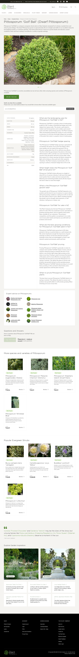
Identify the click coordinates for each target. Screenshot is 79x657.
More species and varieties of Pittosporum (24, 353)
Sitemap (60, 641)
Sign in (53, 7)
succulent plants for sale (38, 584)
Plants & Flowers (7, 624)
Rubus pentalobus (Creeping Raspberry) (35, 533)
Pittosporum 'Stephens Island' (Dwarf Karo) (63, 377)
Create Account (25, 624)
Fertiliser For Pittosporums (14, 304)
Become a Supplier (62, 636)
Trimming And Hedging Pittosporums (17, 309)
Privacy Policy (25, 634)
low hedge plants (60, 584)
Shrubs (9, 19)
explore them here (11, 96)
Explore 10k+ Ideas (44, 629)
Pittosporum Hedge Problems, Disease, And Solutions (37, 309)
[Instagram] (60, 1)
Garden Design (53, 12)
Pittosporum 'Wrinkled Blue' (15, 415)
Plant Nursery (61, 626)
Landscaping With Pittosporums (15, 320)
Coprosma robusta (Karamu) (22, 535)
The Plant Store (61, 634)
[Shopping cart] (71, 7)
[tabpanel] (39, 60)
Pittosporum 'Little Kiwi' (15, 501)
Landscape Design (44, 626)
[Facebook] (57, 1)
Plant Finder (36, 12)
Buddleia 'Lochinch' (62, 463)
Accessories (17, 12)
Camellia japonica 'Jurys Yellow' (39, 464)
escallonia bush (35, 596)
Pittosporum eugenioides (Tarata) (14, 377)
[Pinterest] (63, 1)
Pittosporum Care (35, 299)
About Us (60, 624)
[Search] (75, 7)
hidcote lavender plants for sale (14, 597)
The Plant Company (9, 7)
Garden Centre (61, 629)
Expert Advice (64, 12)
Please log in (21, 339)
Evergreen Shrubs (15, 19)
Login (23, 626)
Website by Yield (71, 653)
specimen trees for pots (13, 584)
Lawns (10, 12)
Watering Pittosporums (37, 304)
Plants (4, 12)
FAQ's (23, 629)
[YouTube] (67, 1)
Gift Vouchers (7, 626)
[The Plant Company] (10, 652)
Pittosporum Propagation (14, 315)
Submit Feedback (62, 639)
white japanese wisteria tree (63, 596)
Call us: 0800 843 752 (16, 1)
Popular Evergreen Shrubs (16, 440)
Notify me (71, 108)
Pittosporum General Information (36, 315)
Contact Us (60, 631)
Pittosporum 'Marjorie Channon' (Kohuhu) (38, 377)
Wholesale (26, 12)
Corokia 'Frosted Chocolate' (15, 531)
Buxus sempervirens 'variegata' (14, 464)
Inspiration (42, 624)
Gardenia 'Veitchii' (38, 531)
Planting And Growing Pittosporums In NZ (16, 298)
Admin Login (61, 644)
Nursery (44, 12)
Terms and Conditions (26, 631)
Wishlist (21, 389)
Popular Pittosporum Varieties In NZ (36, 320)
